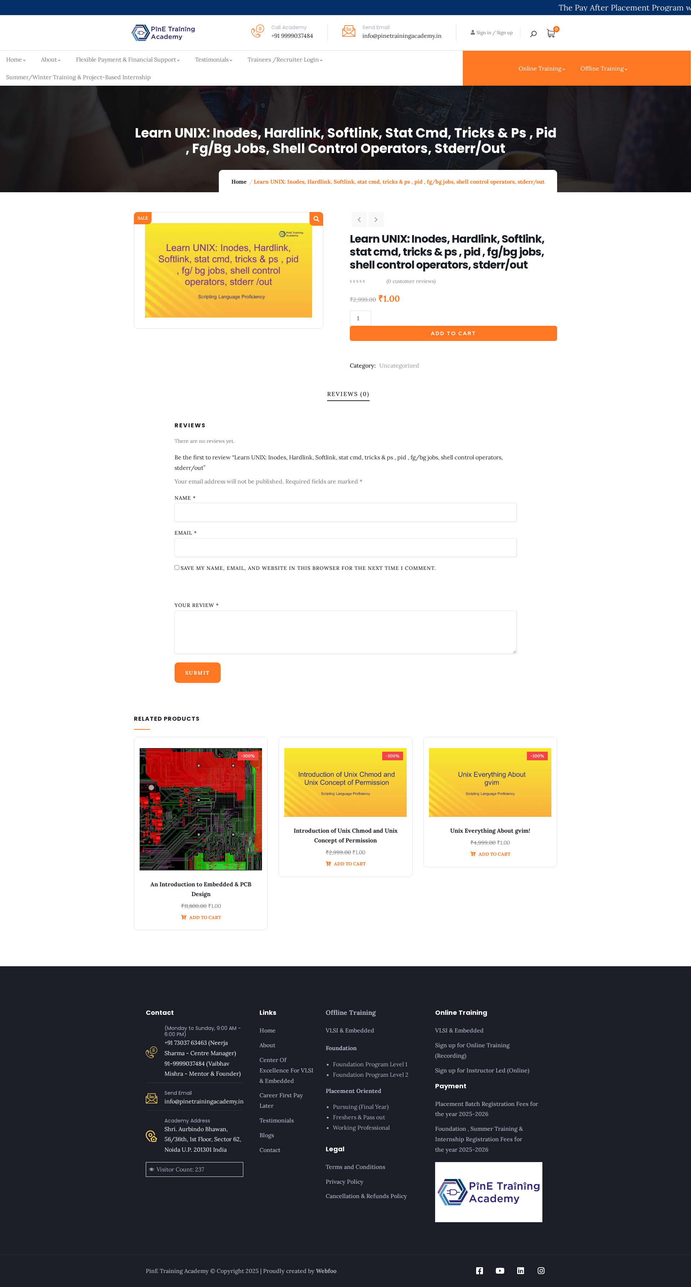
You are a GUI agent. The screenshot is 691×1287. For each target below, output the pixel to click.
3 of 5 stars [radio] (221, 587)
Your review (197, 605)
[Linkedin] (520, 1271)
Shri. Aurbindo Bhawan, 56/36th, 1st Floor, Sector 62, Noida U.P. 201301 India (202, 1139)
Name (185, 498)
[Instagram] (541, 1271)
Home (239, 181)
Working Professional (361, 1127)
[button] (316, 219)
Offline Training (351, 1012)
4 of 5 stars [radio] (250, 587)
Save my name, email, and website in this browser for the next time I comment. (308, 568)
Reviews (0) (348, 393)
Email (186, 533)
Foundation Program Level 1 (370, 1064)
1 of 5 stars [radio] (180, 587)
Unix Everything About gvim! (490, 830)
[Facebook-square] (479, 1271)
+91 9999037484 (292, 35)
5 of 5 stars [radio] (285, 587)
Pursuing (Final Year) (361, 1106)
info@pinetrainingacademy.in (402, 35)
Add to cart (453, 333)
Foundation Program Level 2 (370, 1074)
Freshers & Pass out (359, 1117)
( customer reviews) (411, 281)
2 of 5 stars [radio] (198, 587)
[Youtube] (500, 1271)
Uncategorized (399, 365)
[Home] (163, 32)
